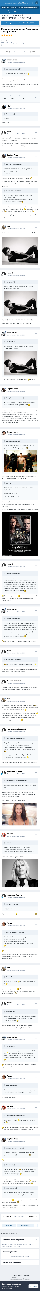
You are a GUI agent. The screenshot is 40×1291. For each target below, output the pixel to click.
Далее (32, 52)
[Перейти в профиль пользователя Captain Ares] (4, 156)
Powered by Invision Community (20, 1280)
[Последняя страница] (37, 52)
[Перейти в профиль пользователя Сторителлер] (4, 433)
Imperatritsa (12, 60)
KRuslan (10, 1002)
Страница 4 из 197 (20, 52)
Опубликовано (16, 62)
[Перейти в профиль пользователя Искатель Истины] (4, 773)
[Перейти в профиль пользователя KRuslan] (4, 1004)
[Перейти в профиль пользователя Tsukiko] (4, 835)
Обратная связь (16, 1275)
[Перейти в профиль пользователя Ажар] (4, 924)
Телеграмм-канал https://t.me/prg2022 (18, 3)
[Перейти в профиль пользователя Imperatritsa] (4, 61)
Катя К (10, 131)
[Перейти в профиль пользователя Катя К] (4, 133)
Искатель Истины (14, 771)
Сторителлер (12, 432)
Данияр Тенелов (14, 681)
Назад (7, 52)
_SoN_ (9, 106)
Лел (7, 41)
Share (9, 1225)
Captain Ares (12, 155)
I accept (34, 1286)
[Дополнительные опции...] (36, 61)
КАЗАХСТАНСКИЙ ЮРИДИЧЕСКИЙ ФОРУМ (16, 17)
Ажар (9, 923)
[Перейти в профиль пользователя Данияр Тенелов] (4, 682)
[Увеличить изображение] (28, 73)
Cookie (26, 1275)
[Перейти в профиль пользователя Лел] (4, 227)
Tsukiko (10, 834)
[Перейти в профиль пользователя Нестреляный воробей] (4, 730)
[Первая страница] (2, 52)
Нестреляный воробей (16, 729)
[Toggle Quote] (5, 69)
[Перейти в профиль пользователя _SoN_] (4, 107)
